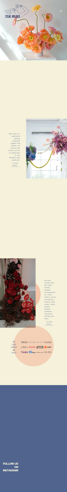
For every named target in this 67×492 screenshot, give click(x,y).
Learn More (49, 323)
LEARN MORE (15, 164)
